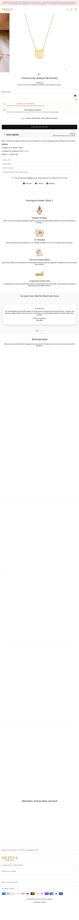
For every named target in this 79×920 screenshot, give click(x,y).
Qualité (6, 160)
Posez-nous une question (15, 172)
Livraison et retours (12, 865)
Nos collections (10, 882)
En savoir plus (54, 112)
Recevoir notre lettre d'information (20, 850)
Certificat (8, 168)
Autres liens (8, 888)
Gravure (7, 164)
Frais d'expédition (33, 85)
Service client (9, 871)
